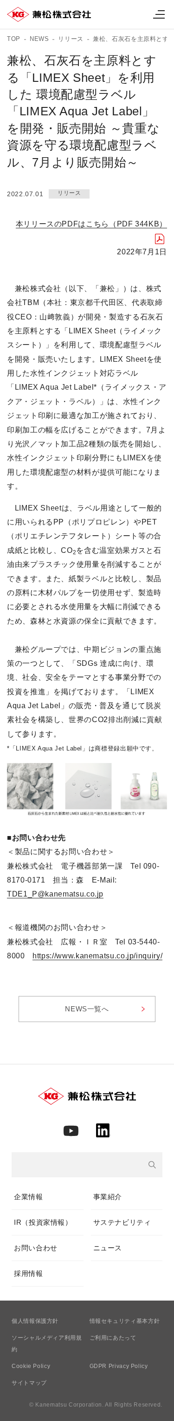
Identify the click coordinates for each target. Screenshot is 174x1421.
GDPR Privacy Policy (119, 1366)
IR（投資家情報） (43, 1222)
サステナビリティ (122, 1222)
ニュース (107, 1248)
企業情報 (28, 1197)
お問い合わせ (36, 1248)
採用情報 (28, 1273)
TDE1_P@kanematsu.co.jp (55, 894)
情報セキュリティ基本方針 (125, 1321)
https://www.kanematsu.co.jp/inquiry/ (97, 956)
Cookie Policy (31, 1366)
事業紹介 (107, 1197)
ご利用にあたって (113, 1338)
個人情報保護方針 (35, 1321)
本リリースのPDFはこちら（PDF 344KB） (91, 224)
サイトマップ (29, 1383)
